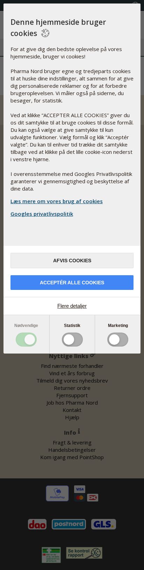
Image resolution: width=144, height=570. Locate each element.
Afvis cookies (72, 260)
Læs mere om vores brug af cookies (56, 201)
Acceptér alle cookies (72, 282)
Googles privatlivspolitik (41, 213)
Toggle (26, 340)
